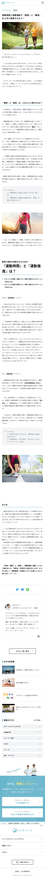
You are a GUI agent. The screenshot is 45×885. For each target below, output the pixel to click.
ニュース (7, 750)
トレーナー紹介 (9, 738)
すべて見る (37, 720)
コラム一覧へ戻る (22, 651)
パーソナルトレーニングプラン (13, 839)
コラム (4, 852)
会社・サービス (9, 755)
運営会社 (17, 871)
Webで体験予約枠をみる (22, 813)
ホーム (4, 823)
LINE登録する (22, 801)
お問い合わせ (24, 862)
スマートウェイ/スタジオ (12, 726)
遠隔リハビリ (7, 845)
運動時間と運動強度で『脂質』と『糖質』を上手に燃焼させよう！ (25, 823)
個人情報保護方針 (25, 871)
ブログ (15, 10)
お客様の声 (7, 732)
